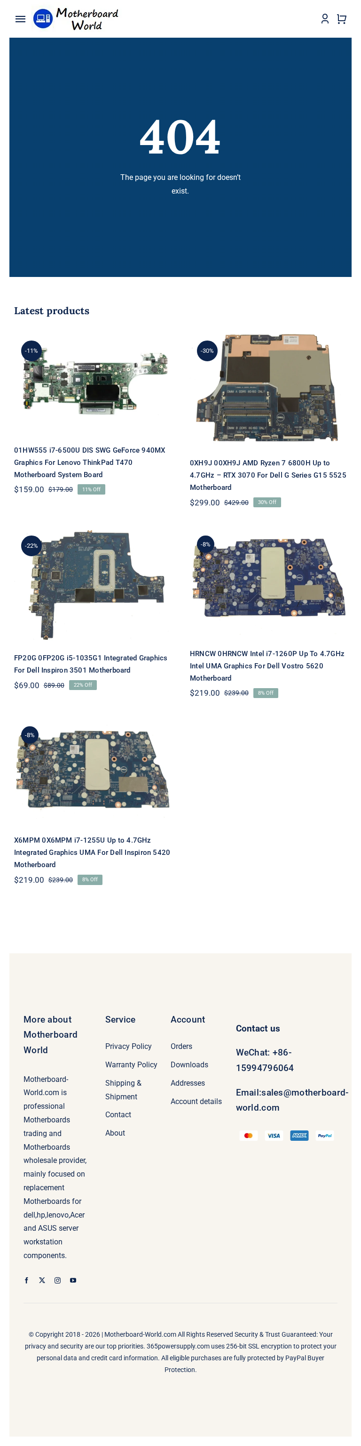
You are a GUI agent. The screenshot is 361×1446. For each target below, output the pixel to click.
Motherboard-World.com (140, 1334)
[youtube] (73, 1280)
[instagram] (58, 1280)
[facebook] (27, 1280)
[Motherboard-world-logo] (78, 5)
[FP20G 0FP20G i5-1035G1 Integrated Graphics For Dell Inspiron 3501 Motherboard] (92, 583)
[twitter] (42, 1280)
